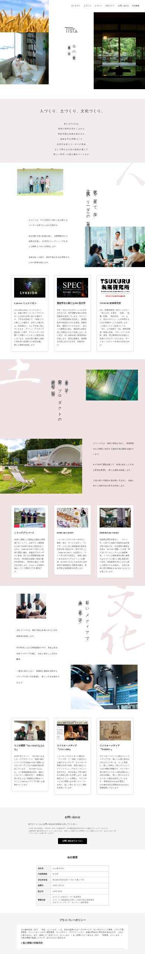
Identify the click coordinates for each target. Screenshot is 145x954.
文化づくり (110, 6)
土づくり (98, 6)
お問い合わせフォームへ (72, 841)
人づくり (87, 6)
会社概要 (135, 6)
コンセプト (75, 6)
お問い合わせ (123, 6)
